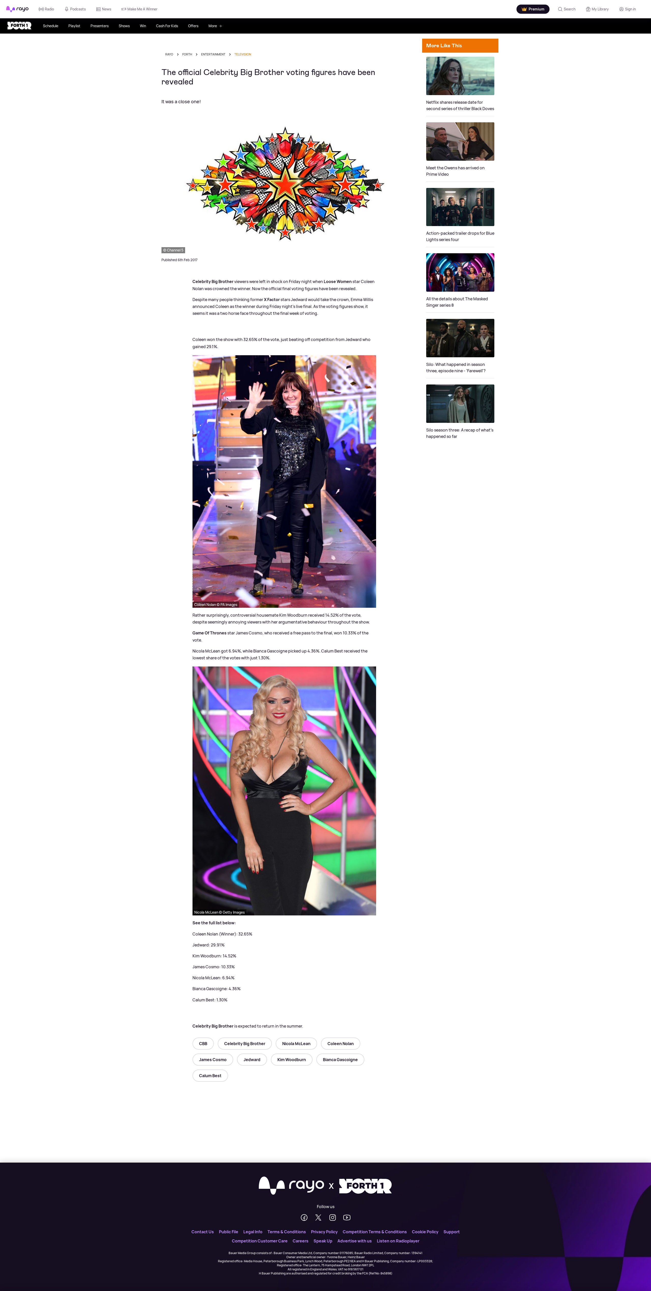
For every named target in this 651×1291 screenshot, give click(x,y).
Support (451, 1232)
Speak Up (323, 1241)
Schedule (50, 25)
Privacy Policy (324, 1232)
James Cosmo (213, 1059)
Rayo (169, 54)
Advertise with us (354, 1241)
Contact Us (202, 1232)
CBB (203, 1043)
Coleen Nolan (341, 1043)
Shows (124, 25)
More (213, 25)
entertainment (213, 54)
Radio (49, 9)
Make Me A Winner (142, 9)
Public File (228, 1232)
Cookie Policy (425, 1232)
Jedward (252, 1059)
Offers (193, 25)
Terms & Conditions (287, 1232)
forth (187, 54)
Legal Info (252, 1232)
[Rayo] (291, 1186)
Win (143, 25)
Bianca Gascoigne (340, 1059)
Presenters (100, 25)
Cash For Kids (167, 25)
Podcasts (78, 9)
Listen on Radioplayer (398, 1241)
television (242, 54)
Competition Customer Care (260, 1241)
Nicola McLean (296, 1043)
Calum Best (210, 1075)
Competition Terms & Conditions (375, 1232)
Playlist (74, 25)
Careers (300, 1241)
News (106, 9)
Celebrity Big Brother (244, 1043)
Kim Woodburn (291, 1059)
